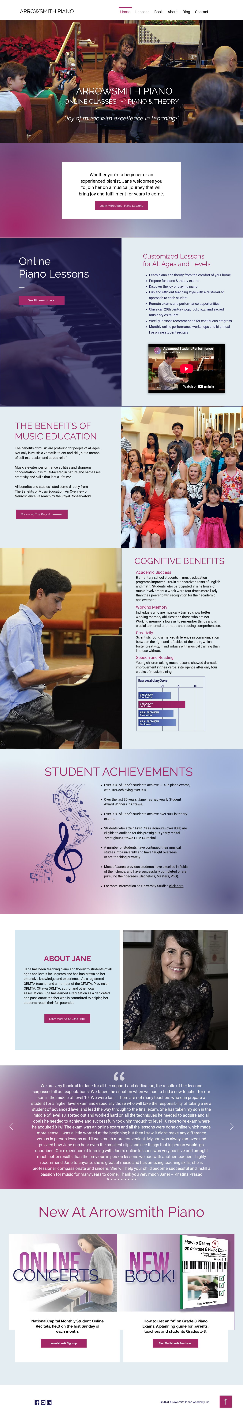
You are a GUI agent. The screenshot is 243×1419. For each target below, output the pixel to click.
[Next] (232, 1127)
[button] (142, 10)
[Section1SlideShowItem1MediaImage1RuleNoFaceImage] (111, 1179)
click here (176, 886)
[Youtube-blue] (43, 1402)
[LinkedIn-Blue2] (49, 1402)
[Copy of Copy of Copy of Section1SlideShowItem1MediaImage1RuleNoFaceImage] (121, 1179)
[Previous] (11, 1127)
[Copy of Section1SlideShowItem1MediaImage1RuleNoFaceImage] (107, 1179)
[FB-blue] (37, 1402)
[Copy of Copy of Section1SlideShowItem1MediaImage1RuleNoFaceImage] (115, 1179)
